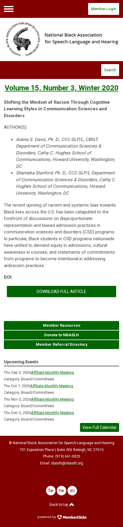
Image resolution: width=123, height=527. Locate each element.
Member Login (103, 9)
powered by (47, 517)
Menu (8, 9)
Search (110, 70)
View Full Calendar (99, 427)
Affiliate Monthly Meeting (52, 372)
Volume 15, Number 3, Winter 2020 (62, 88)
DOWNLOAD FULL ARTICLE (61, 291)
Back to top (59, 505)
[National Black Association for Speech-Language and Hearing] (61, 39)
